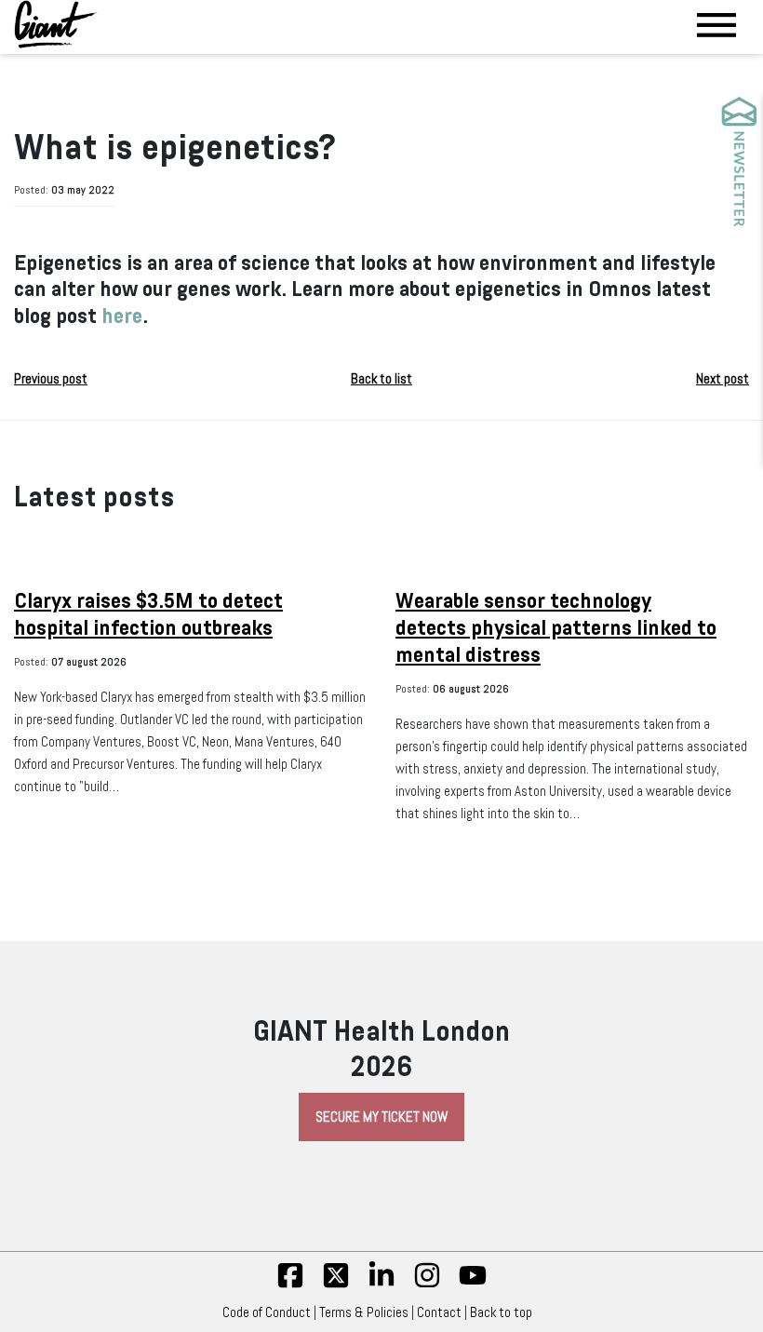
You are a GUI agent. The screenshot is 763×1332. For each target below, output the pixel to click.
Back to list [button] (381, 378)
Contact (439, 1312)
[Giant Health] (56, 24)
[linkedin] (381, 1284)
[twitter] (336, 1284)
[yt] (472, 1284)
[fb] (290, 1284)
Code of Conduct (266, 1312)
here (121, 316)
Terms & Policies (363, 1312)
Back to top (501, 1312)
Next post (722, 378)
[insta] (427, 1284)
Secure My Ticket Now (381, 1117)
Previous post (50, 378)
